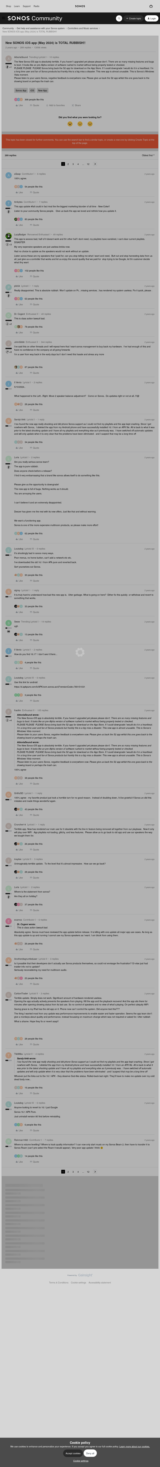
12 (88, 164)
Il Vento (18, 382)
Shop (8, 6)
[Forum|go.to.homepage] (35, 18)
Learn (17, 6)
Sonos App (21, 90)
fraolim (17, 710)
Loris (16, 457)
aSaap (17, 173)
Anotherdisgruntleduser (25, 958)
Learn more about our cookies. (134, 1446)
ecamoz (18, 919)
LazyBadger (20, 234)
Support (27, 6)
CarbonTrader (21, 993)
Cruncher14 (20, 824)
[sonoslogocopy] (80, 6)
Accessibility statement (100, 1282)
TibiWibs (18, 1053)
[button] (3, 18)
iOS (32, 90)
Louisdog (18, 548)
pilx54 (17, 285)
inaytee (17, 859)
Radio (36, 6)
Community (8, 28)
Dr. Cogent (19, 313)
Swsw (17, 621)
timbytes (18, 201)
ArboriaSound (21, 57)
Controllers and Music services (83, 28)
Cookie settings (78, 1282)
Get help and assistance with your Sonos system (41, 28)
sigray (17, 590)
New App (42, 90)
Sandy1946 (19, 419)
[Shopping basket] (151, 6)
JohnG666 (19, 341)
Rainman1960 (21, 1139)
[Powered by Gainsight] (80, 1276)
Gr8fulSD (18, 793)
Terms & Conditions (58, 1282)
